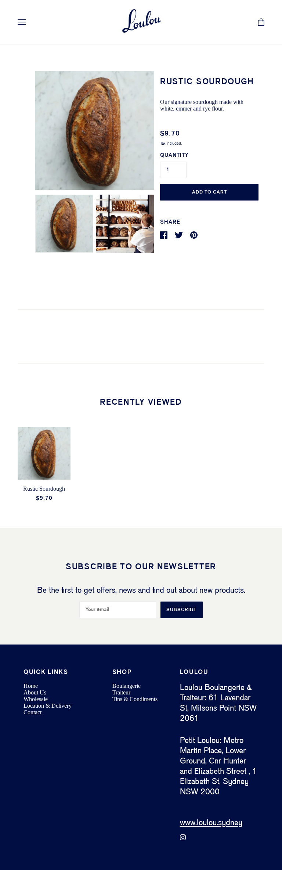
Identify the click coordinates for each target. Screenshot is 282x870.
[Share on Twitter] (179, 235)
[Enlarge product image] (94, 130)
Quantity (174, 155)
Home (31, 686)
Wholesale (36, 699)
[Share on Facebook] (164, 235)
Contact (32, 712)
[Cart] (261, 22)
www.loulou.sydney (211, 823)
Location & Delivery (48, 706)
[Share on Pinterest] (193, 235)
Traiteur (121, 692)
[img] (183, 837)
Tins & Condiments (135, 699)
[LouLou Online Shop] (141, 22)
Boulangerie (126, 686)
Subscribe (181, 610)
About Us (35, 692)
